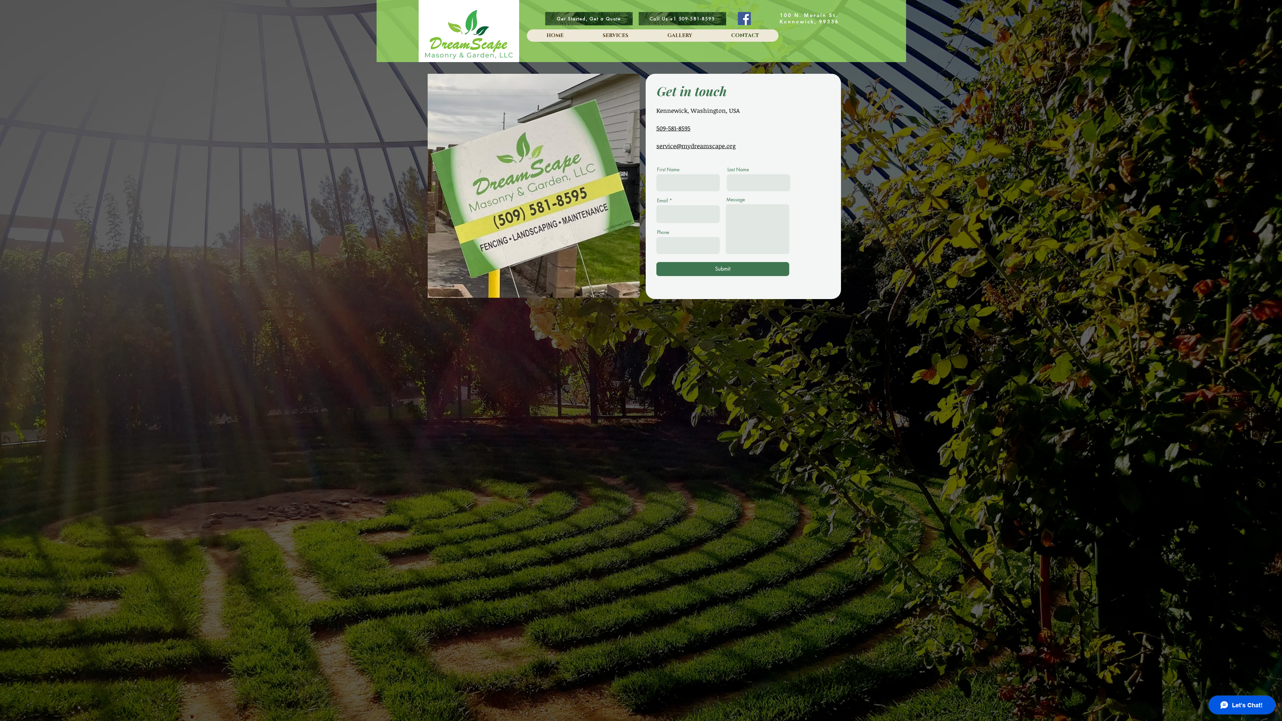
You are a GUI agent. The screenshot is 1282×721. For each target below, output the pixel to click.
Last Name (738, 169)
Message (735, 199)
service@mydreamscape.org (695, 146)
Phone (663, 232)
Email (662, 200)
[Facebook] (744, 18)
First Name (668, 169)
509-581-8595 (673, 128)
